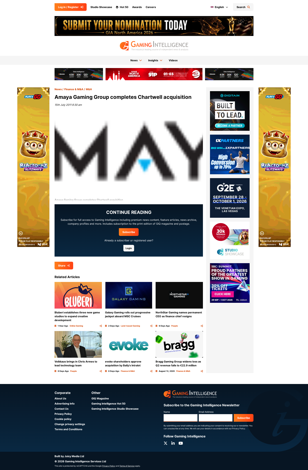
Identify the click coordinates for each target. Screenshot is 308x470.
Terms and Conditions (68, 429)
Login (129, 248)
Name (167, 411)
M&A (89, 89)
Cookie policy (63, 419)
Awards (137, 7)
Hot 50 (124, 7)
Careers (151, 7)
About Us (60, 398)
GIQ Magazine (100, 398)
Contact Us (61, 408)
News (58, 89)
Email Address (206, 411)
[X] (165, 443)
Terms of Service (127, 466)
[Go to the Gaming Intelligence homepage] (154, 46)
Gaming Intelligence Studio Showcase (115, 408)
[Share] (101, 326)
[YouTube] (181, 443)
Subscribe (128, 232)
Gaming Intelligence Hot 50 (108, 403)
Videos (173, 60)
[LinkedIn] (173, 443)
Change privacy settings (70, 424)
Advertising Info (65, 403)
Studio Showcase (101, 7)
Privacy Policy (63, 413)
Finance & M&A (73, 89)
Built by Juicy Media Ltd (69, 456)
